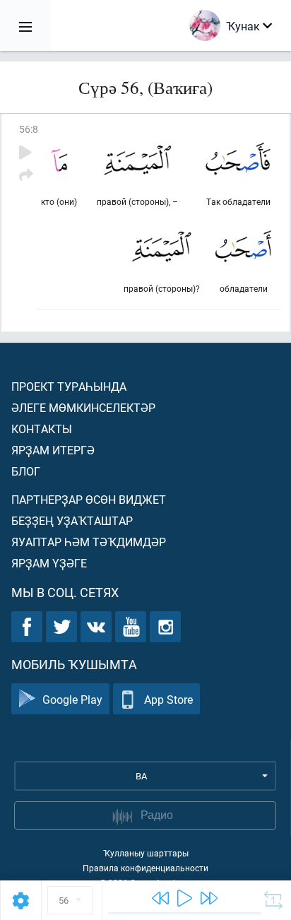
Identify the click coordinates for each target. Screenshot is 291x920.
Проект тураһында (68, 386)
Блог (25, 471)
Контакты (41, 428)
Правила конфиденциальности (145, 867)
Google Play (72, 699)
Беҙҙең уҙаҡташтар (72, 520)
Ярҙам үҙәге (49, 562)
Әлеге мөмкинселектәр (83, 407)
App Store (168, 699)
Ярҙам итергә (53, 449)
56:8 (28, 129)
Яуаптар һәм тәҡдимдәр (88, 541)
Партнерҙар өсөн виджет (88, 499)
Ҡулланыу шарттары (146, 853)
